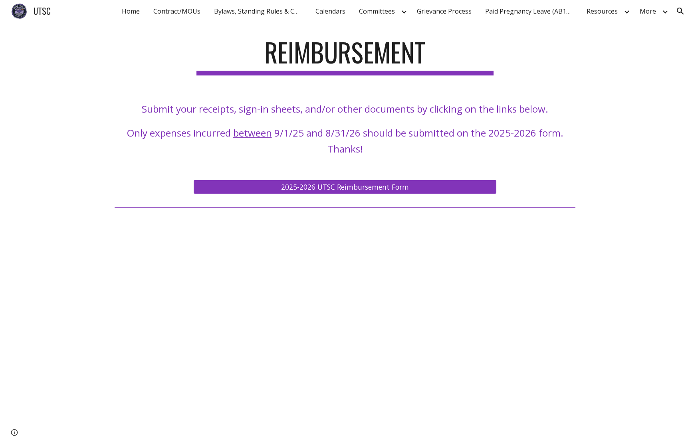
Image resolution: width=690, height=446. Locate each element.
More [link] (648, 11)
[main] (345, 56)
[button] (680, 11)
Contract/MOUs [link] (176, 11)
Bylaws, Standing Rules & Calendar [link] (260, 11)
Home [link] (131, 11)
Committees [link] (377, 11)
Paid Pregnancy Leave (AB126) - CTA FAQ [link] (531, 11)
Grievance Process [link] (444, 11)
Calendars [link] (330, 11)
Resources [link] (602, 11)
